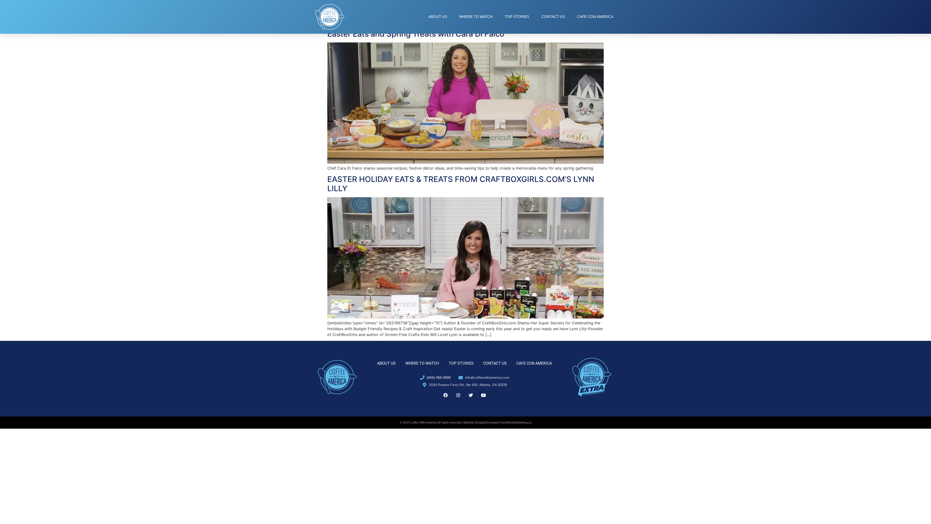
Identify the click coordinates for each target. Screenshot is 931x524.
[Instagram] (458, 395)
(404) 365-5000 (439, 377)
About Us (437, 17)
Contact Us (553, 17)
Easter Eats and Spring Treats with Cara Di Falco (415, 34)
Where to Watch (476, 17)
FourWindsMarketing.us (515, 422)
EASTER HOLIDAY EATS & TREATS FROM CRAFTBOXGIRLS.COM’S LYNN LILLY (460, 183)
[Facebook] (445, 395)
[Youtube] (483, 395)
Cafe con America (595, 17)
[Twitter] (470, 395)
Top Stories (517, 17)
